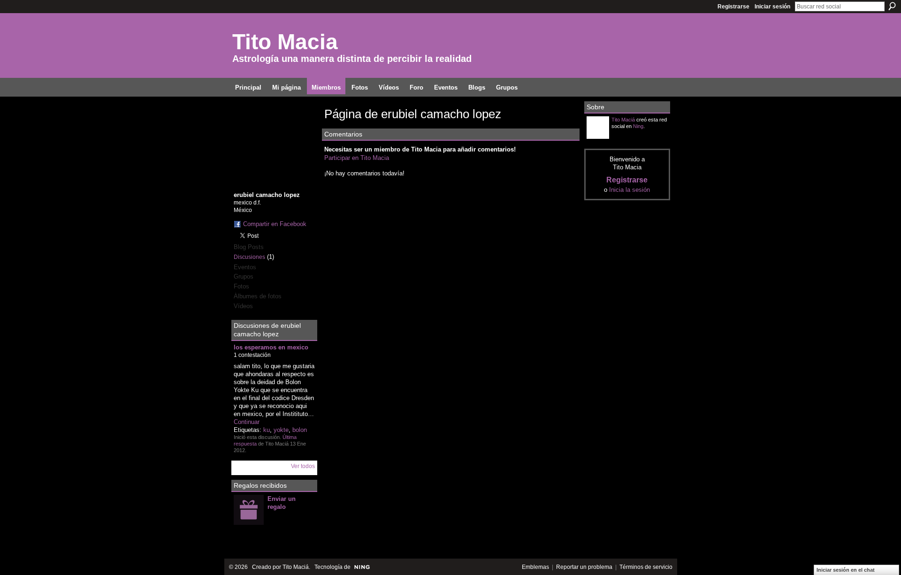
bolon (299, 429)
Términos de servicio (645, 567)
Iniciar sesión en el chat (846, 570)
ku (266, 429)
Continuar (247, 421)
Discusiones (249, 257)
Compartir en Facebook (274, 223)
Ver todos (303, 466)
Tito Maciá (623, 119)
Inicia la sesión (629, 189)
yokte (281, 429)
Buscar (892, 6)
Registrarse (733, 6)
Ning (638, 126)
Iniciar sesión (772, 6)
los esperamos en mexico (271, 347)
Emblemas (535, 567)
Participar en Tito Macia (356, 157)
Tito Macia (285, 42)
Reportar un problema (584, 567)
